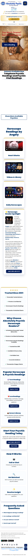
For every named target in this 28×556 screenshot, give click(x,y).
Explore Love (14, 406)
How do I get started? (9, 523)
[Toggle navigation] (25, 3)
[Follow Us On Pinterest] (7, 544)
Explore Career (14, 421)
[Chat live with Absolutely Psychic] (25, 548)
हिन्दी (17, 550)
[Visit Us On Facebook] (2, 544)
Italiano (20, 549)
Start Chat (14, 446)
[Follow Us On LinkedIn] (14, 544)
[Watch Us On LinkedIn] (12, 544)
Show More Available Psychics (14, 117)
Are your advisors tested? (11, 519)
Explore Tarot (14, 389)
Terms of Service (11, 535)
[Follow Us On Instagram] (9, 544)
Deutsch (15, 549)
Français (12, 550)
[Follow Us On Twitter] (5, 544)
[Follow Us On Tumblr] (16, 544)
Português (9, 549)
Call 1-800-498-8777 (14, 271)
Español (4, 549)
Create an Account (12, 24)
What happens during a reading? (13, 512)
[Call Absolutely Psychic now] (25, 545)
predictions (14, 13)
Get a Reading (9, 45)
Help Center (21, 24)
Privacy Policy (17, 537)
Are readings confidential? (11, 516)
